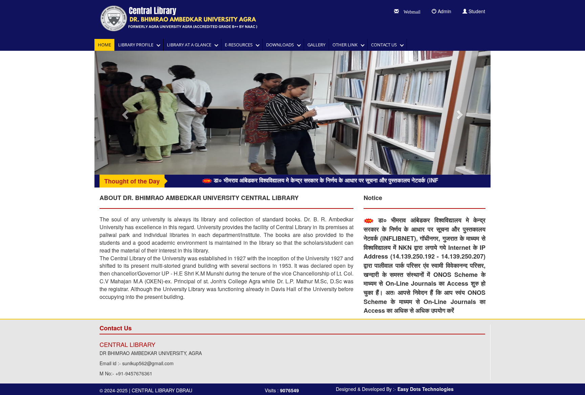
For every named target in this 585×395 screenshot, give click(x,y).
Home (104, 45)
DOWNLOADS (281, 45)
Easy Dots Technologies (425, 389)
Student (476, 11)
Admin (443, 11)
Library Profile (137, 45)
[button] (124, 113)
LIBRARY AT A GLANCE (190, 45)
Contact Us (385, 45)
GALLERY (316, 45)
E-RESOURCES (240, 45)
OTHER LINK (346, 45)
